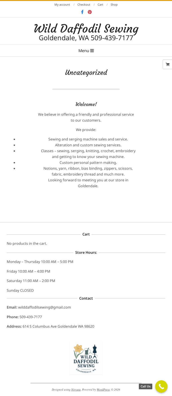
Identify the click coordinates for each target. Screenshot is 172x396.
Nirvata (76, 389)
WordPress (103, 389)
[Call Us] (161, 386)
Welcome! (86, 104)
